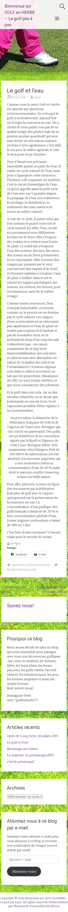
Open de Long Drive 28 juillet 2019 (32, 736)
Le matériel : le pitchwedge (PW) (30, 755)
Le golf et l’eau (17, 742)
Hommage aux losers (22, 749)
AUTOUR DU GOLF (38, 565)
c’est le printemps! (20, 762)
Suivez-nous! (20, 605)
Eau (26, 569)
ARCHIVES (18, 565)
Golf (33, 569)
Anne (37, 97)
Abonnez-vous (24, 871)
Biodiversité (15, 569)
